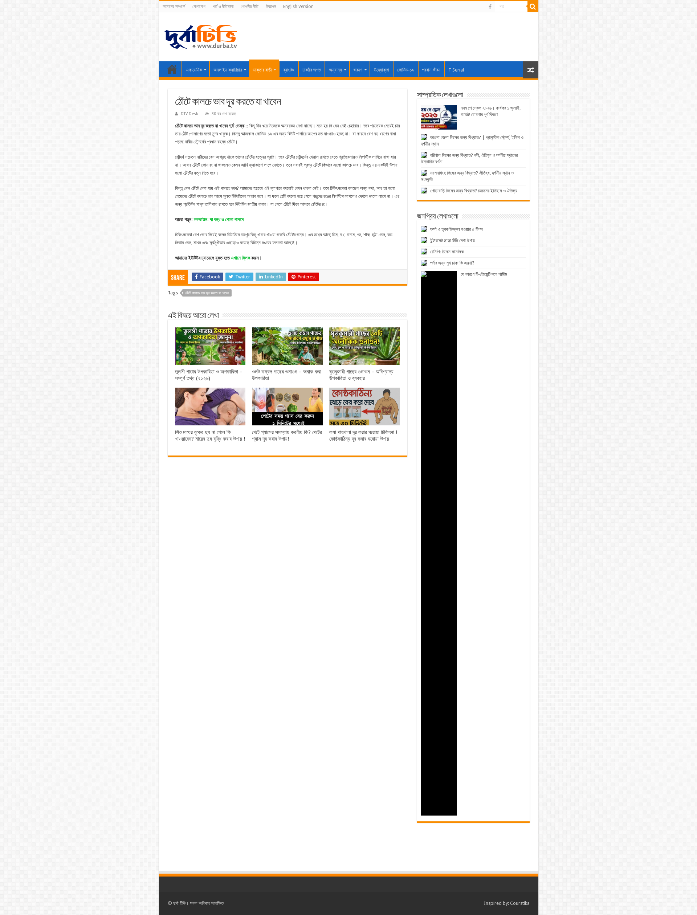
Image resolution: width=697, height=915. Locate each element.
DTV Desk (189, 113)
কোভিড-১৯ (405, 70)
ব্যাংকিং (288, 70)
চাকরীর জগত (311, 70)
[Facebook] (490, 7)
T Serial (456, 70)
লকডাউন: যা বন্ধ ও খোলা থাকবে (219, 219)
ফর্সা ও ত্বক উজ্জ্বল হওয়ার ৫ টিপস (456, 229)
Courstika (520, 903)
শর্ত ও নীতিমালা (223, 6)
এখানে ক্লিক (240, 258)
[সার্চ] (532, 6)
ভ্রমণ (358, 70)
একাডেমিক (194, 70)
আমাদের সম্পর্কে (174, 6)
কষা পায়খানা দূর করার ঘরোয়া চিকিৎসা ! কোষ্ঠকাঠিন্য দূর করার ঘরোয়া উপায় (363, 435)
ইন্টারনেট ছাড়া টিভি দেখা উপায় (452, 240)
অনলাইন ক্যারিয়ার (227, 70)
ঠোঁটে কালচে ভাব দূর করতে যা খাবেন (207, 293)
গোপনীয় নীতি (249, 6)
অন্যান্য (335, 70)
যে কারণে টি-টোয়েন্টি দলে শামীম (484, 274)
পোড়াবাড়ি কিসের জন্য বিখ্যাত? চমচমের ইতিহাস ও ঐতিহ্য (473, 190)
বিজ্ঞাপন (271, 6)
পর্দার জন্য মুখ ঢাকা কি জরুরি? (452, 263)
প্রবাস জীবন (431, 70)
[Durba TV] (200, 35)
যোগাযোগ (198, 6)
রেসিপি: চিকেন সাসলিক (447, 251)
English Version (298, 6)
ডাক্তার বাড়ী (262, 70)
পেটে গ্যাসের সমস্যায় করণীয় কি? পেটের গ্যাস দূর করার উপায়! (287, 435)
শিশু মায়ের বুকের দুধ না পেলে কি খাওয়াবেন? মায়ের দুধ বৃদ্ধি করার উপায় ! (210, 435)
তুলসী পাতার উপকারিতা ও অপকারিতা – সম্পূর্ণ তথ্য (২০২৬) (208, 374)
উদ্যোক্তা (381, 70)
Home (172, 69)
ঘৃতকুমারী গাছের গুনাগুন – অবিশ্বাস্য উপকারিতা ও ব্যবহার (361, 374)
